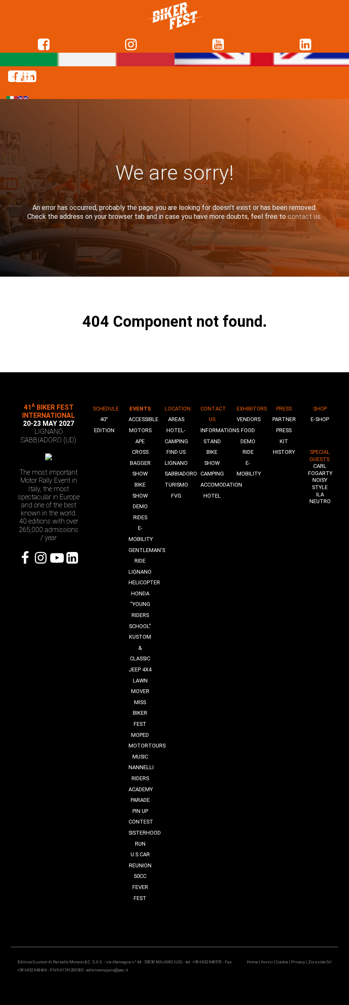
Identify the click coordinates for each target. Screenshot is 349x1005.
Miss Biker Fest (140, 713)
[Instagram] (41, 558)
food (248, 430)
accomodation (221, 484)
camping (212, 473)
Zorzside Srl (320, 962)
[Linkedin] (305, 45)
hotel (212, 496)
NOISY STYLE (320, 483)
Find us (176, 452)
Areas (176, 419)
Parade (140, 800)
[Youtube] (56, 558)
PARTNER (284, 419)
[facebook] (43, 45)
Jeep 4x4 (140, 669)
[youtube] (218, 45)
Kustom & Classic (140, 648)
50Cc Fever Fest (140, 887)
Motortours (147, 745)
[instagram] (130, 45)
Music (140, 756)
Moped (140, 735)
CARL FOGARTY (320, 469)
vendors (248, 419)
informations (219, 430)
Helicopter (144, 582)
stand (212, 441)
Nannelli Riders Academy (141, 778)
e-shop (320, 419)
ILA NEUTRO (320, 498)
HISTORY (284, 452)
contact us (304, 216)
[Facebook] (25, 558)
